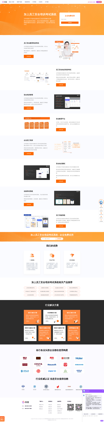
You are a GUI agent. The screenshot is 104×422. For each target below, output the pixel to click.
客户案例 (34, 1)
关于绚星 (46, 1)
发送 (101, 420)
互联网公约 (59, 410)
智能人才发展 (11, 1)
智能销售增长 (27, 1)
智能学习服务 (19, 1)
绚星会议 (41, 408)
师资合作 (50, 406)
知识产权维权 (59, 408)
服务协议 (59, 404)
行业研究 (40, 1)
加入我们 (50, 412)
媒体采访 (50, 410)
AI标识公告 (59, 412)
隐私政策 (59, 406)
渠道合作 (50, 408)
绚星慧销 (41, 406)
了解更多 (26, 338)
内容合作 (50, 404)
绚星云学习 (41, 404)
